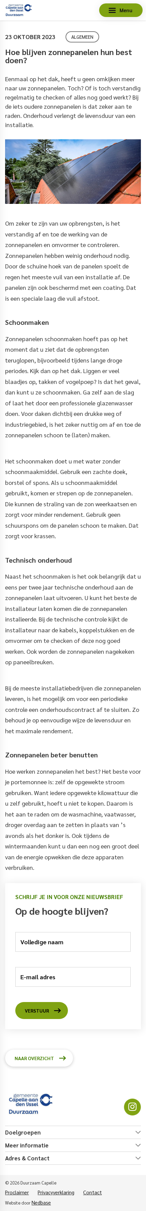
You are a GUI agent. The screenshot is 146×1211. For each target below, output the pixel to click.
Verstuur (37, 1010)
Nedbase (41, 1202)
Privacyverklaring (56, 1192)
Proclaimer (17, 1192)
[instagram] (132, 1107)
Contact (92, 1192)
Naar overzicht (34, 1058)
